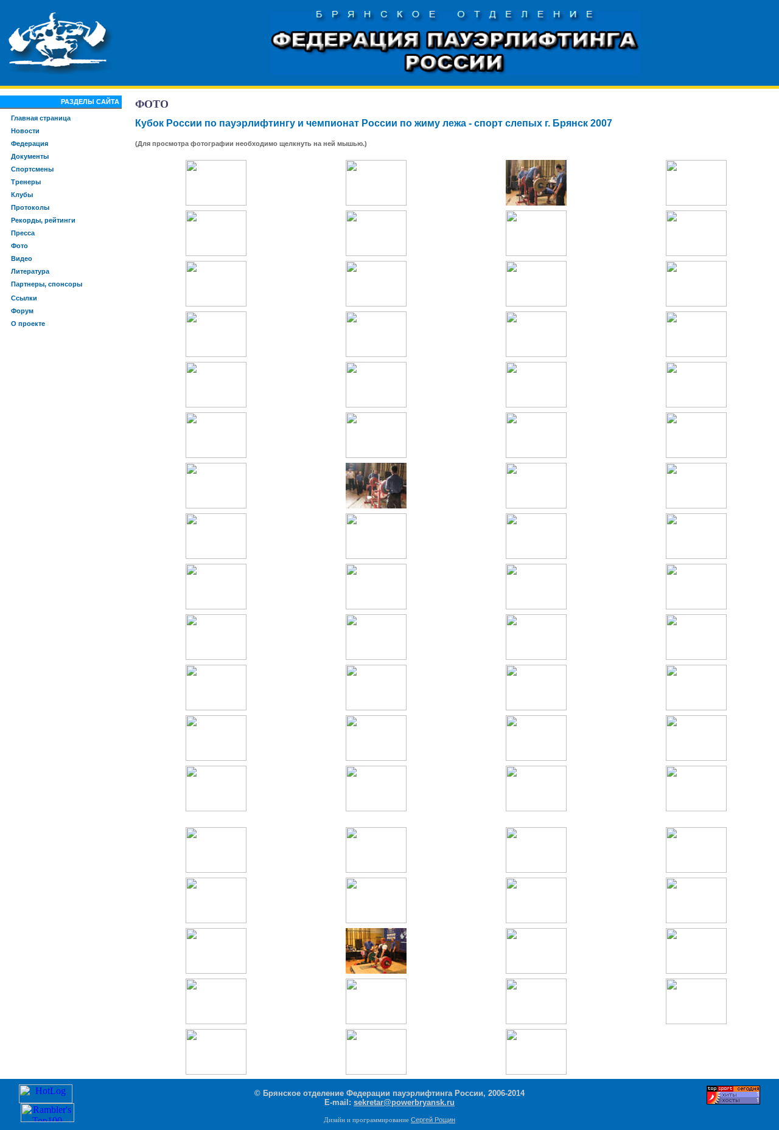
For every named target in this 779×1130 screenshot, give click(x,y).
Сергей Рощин (433, 1119)
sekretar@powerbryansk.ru (404, 1102)
